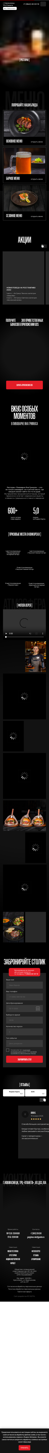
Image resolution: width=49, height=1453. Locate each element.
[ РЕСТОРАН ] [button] (24, 59)
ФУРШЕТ (13, 1263)
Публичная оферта (25, 1292)
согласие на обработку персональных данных (24, 1052)
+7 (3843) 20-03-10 (31, 4)
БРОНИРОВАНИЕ (36, 1259)
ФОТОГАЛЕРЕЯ (36, 1251)
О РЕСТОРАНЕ (13, 1255)
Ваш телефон (11, 991)
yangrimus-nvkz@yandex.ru (35, 1237)
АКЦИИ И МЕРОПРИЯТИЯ (13, 1259)
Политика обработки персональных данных (24, 1289)
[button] (24, 165)
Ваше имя (10, 980)
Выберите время (13, 1015)
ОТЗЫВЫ (36, 1255)
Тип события (11, 1038)
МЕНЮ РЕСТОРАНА (13, 1251)
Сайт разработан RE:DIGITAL (24, 1296)
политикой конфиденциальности (20, 1051)
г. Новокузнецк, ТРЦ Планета (9, 4)
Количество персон (14, 1026)
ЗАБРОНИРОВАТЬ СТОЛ (24, 1059)
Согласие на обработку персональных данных (24, 1286)
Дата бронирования (14, 1003)
